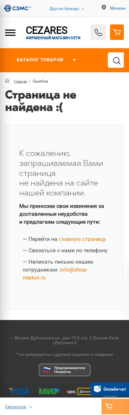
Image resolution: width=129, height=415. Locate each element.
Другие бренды (64, 9)
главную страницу (82, 239)
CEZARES (52, 32)
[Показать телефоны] (98, 32)
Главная (20, 81)
